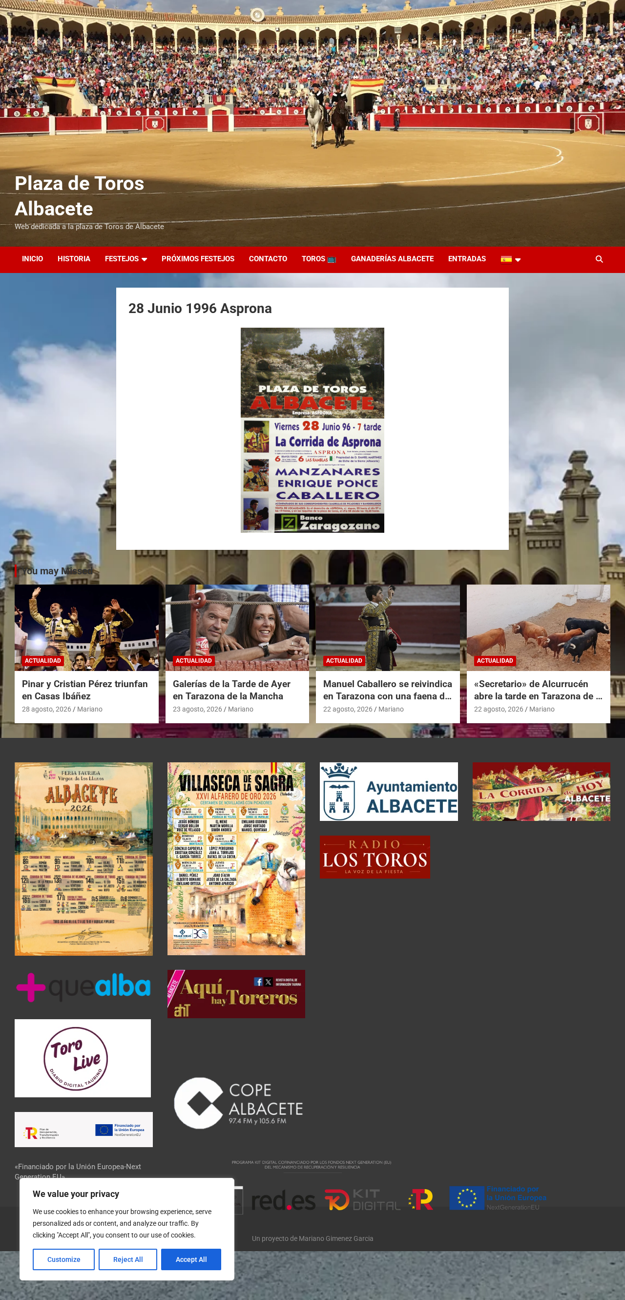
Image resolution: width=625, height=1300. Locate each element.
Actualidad (43, 660)
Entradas (467, 258)
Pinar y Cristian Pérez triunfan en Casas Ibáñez (85, 690)
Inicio (32, 258)
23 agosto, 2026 (197, 709)
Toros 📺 (319, 258)
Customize (64, 1259)
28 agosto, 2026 (46, 709)
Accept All (191, 1259)
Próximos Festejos (198, 258)
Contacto (268, 258)
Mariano (90, 709)
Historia (74, 258)
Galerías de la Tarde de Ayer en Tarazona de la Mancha (232, 690)
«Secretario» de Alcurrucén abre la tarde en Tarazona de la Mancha (538, 695)
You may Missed (57, 571)
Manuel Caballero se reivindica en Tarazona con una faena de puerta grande (387, 695)
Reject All (128, 1259)
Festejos (122, 258)
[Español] (510, 260)
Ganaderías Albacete (392, 258)
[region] (127, 1229)
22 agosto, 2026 (348, 709)
